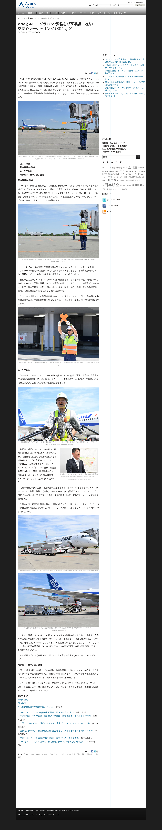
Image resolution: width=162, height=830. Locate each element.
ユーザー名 (93, 5)
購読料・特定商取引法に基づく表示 (58, 810)
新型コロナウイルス (120, 168)
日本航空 (112, 185)
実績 (109, 174)
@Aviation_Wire (113, 200)
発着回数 (125, 189)
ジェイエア (68, 754)
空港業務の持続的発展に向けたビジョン (36, 707)
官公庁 (83, 13)
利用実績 (122, 180)
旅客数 (143, 171)
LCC (135, 177)
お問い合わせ (74, 810)
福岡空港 (122, 185)
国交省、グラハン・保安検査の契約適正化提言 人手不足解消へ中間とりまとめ (56, 731)
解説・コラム (104, 13)
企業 (92, 13)
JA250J (38, 754)
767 (27, 754)
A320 (116, 171)
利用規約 (42, 810)
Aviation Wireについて (31, 810)
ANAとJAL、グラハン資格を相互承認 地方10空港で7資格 (47, 712)
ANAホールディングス (122, 174)
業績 (74, 13)
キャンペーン (136, 171)
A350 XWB (141, 168)
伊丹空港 (128, 171)
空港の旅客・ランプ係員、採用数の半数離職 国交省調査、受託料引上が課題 (55, 716)
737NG (110, 177)
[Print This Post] (97, 73)
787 (117, 180)
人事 (127, 180)
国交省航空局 (128, 177)
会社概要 (20, 810)
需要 (63, 13)
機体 (30, 13)
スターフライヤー (118, 177)
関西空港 (132, 180)
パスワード (115, 5)
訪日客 (104, 171)
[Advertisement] (123, 34)
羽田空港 (111, 180)
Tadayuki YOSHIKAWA (30, 32)
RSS (108, 211)
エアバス (121, 171)
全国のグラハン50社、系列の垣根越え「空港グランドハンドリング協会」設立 (55, 723)
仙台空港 (77, 754)
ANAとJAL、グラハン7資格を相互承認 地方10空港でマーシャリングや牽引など (57, 26)
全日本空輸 (23, 699)
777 (112, 174)
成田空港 (137, 185)
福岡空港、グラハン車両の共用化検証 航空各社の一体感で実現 (49, 738)
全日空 (132, 167)
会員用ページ (120, 13)
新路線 (110, 189)
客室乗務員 (110, 171)
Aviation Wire (112, 205)
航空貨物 (128, 185)
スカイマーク (117, 189)
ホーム (21, 13)
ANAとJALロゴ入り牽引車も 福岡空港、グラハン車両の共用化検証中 (52, 742)
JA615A (44, 754)
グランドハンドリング (56, 754)
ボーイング (106, 168)
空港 (55, 13)
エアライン (44, 13)
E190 (32, 754)
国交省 (104, 174)
